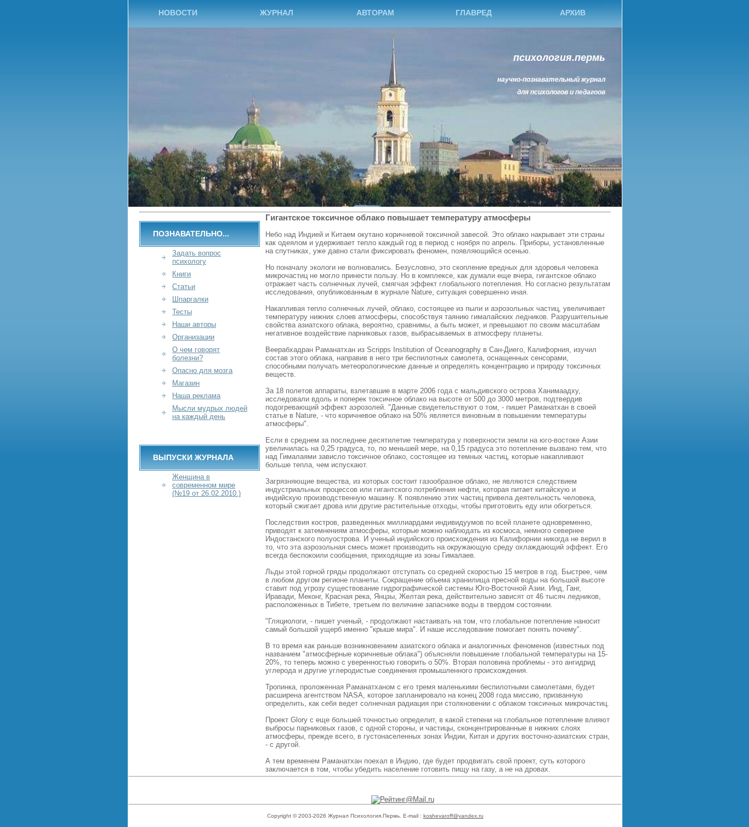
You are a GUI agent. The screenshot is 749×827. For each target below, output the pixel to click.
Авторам (375, 12)
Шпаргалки (190, 299)
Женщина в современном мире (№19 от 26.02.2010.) (206, 485)
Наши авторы (194, 324)
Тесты (182, 312)
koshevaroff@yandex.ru (453, 816)
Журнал (276, 12)
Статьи (183, 286)
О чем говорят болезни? (196, 353)
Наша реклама (196, 396)
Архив (573, 12)
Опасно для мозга (202, 370)
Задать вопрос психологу (196, 257)
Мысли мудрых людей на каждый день (209, 412)
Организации (193, 337)
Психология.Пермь (559, 57)
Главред (474, 12)
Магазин (186, 383)
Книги (181, 274)
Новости (177, 12)
